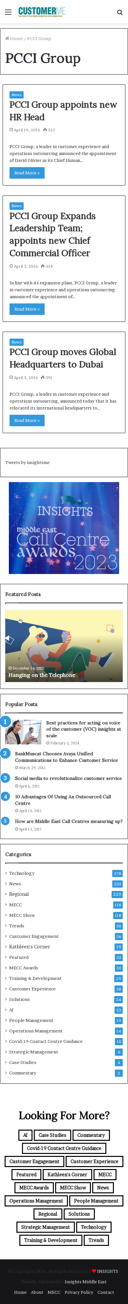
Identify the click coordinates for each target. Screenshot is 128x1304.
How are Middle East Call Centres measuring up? (69, 821)
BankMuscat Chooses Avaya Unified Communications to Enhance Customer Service (66, 757)
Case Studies (22, 1062)
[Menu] (8, 14)
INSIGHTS (107, 1271)
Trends (16, 925)
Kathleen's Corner (29, 947)
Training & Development (35, 978)
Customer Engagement (34, 936)
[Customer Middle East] (42, 12)
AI (11, 1009)
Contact (105, 1292)
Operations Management (36, 1030)
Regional (19, 894)
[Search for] (120, 14)
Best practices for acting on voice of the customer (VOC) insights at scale (83, 729)
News (16, 94)
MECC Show (22, 915)
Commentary (22, 1072)
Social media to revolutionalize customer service (68, 778)
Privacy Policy (79, 1292)
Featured (19, 957)
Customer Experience (32, 988)
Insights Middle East (86, 1281)
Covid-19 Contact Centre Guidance (46, 1041)
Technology (21, 873)
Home (16, 38)
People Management (31, 1020)
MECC (15, 904)
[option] (64, 646)
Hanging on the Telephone (42, 675)
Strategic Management (33, 1051)
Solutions (19, 999)
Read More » (27, 172)
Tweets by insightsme (27, 462)
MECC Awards (23, 967)
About (37, 1292)
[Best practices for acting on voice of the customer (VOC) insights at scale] (23, 732)
